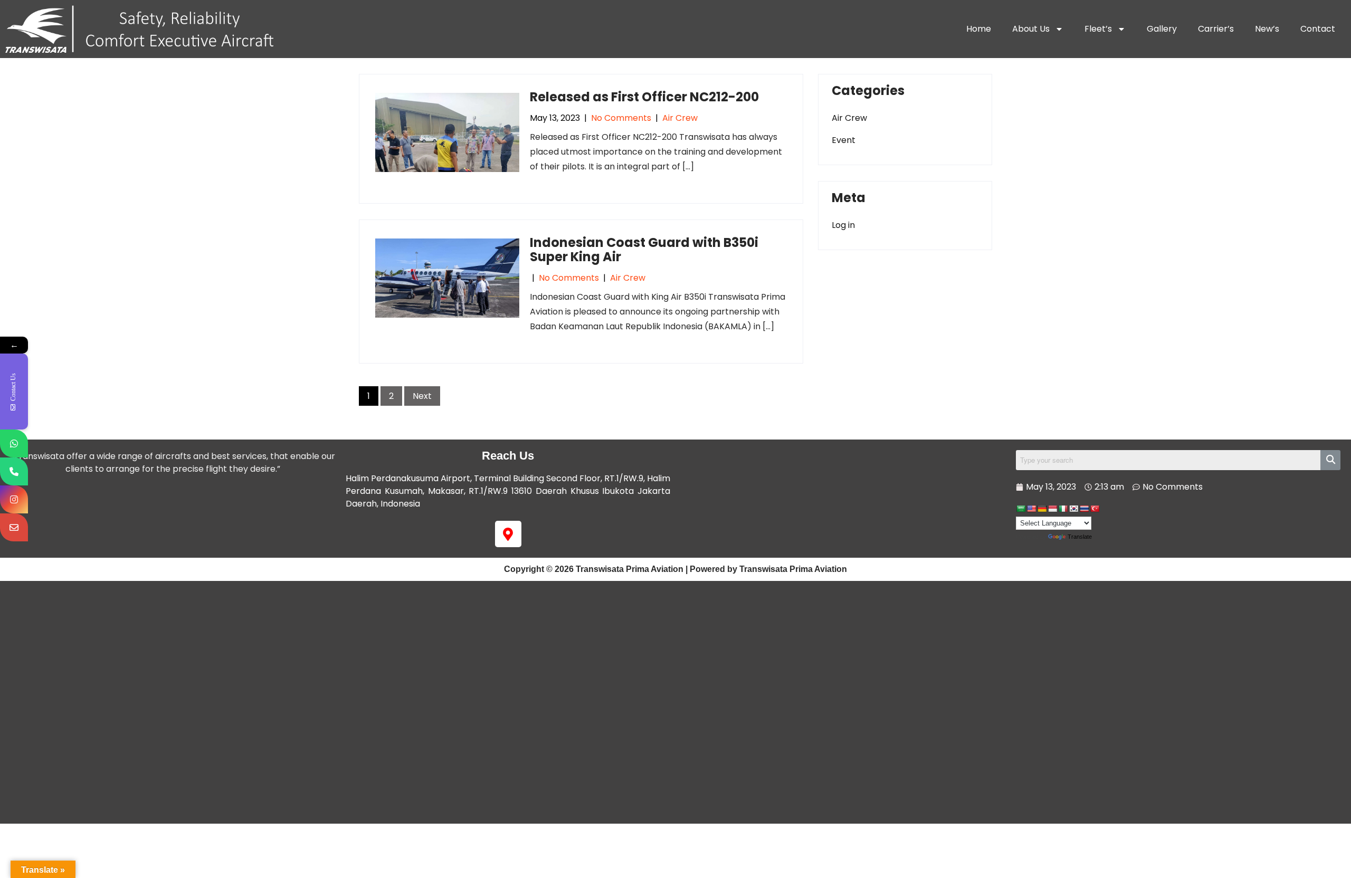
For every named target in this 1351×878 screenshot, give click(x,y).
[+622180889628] (14, 471)
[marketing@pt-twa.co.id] (14, 527)
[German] (1041, 508)
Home (978, 29)
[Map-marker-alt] (508, 534)
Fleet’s (1098, 29)
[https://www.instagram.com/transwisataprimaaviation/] (14, 499)
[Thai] (1084, 508)
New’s (1267, 29)
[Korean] (1073, 508)
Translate (1080, 536)
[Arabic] (1020, 508)
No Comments (621, 118)
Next (422, 396)
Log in (843, 225)
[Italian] (1063, 508)
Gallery (1162, 29)
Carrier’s (1216, 29)
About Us (1031, 29)
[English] (1031, 508)
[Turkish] (1094, 508)
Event (843, 140)
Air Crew (680, 118)
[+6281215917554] (14, 443)
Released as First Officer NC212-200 (644, 97)
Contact (1317, 29)
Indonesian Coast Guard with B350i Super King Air (644, 249)
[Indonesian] (1052, 508)
